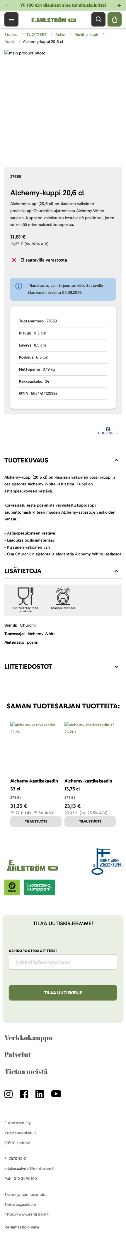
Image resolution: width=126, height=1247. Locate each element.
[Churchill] (108, 432)
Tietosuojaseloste (20, 1204)
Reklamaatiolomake (21, 1227)
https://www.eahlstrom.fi (26, 1214)
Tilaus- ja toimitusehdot (25, 1194)
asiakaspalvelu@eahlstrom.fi (29, 1168)
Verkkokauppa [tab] (28, 1037)
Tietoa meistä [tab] (26, 1071)
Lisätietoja (22, 571)
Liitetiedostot (28, 666)
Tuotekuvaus (26, 460)
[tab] (63, 460)
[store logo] (33, 871)
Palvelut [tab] (17, 1054)
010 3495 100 (25, 1178)
